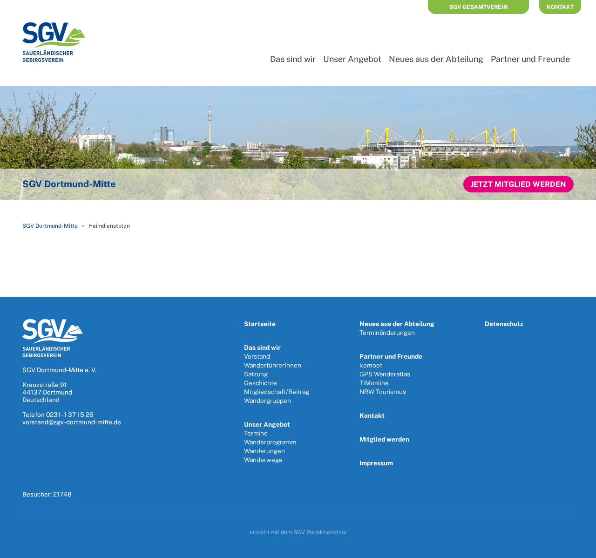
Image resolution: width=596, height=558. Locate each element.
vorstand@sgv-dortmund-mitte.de (71, 422)
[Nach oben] (579, 548)
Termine (256, 433)
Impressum (376, 463)
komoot (370, 365)
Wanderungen (264, 451)
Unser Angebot (352, 59)
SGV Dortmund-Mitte (50, 226)
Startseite (260, 323)
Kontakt (560, 7)
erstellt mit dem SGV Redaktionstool (298, 532)
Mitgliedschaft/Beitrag (276, 391)
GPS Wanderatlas (384, 374)
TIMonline (374, 383)
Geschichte (260, 383)
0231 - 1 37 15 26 (69, 414)
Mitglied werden (384, 439)
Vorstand (257, 356)
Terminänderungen (387, 332)
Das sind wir (293, 59)
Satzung (256, 374)
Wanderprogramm (270, 442)
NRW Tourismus (382, 391)
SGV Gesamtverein (478, 7)
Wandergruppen (267, 400)
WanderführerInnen (272, 365)
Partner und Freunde (530, 59)
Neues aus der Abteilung (436, 59)
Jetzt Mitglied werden (518, 184)
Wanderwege (263, 459)
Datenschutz (504, 323)
